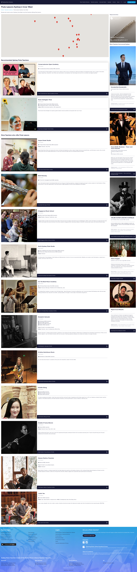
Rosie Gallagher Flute (45, 99)
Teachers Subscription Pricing (61, 543)
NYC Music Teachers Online (75, 565)
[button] (78, 39)
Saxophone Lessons (32, 534)
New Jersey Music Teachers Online (76, 564)
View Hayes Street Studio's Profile (45, 169)
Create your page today (89, 535)
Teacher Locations (94, 2)
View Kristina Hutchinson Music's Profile (46, 381)
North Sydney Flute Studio (46, 246)
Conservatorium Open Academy (48, 64)
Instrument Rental (102, 2)
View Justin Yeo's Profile (43, 522)
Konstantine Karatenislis (118, 87)
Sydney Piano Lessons (6, 534)
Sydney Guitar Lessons (6, 532)
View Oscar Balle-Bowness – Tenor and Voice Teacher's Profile (121, 174)
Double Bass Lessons (32, 537)
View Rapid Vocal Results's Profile (118, 330)
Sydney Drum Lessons (5, 537)
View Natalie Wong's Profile (44, 416)
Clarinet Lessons (31, 536)
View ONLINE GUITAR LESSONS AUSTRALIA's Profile (122, 236)
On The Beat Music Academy (47, 281)
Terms (56, 541)
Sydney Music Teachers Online (7, 564)
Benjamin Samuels (44, 317)
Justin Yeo (41, 493)
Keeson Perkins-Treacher (46, 458)
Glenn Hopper (115, 258)
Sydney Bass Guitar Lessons (7, 539)
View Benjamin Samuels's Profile (45, 346)
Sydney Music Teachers (8, 2)
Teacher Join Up (131, 2)
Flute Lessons (31, 532)
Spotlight (109, 2)
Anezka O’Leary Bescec (45, 423)
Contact (114, 2)
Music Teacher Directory (84, 2)
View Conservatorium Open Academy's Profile (48, 93)
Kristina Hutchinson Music (46, 352)
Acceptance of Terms (60, 539)
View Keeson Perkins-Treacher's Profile (46, 487)
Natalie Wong (42, 387)
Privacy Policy (58, 536)
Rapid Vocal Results (117, 309)
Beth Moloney (42, 175)
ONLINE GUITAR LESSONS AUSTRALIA (122, 217)
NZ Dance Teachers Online (41, 564)
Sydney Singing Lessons (6, 536)
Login (125, 2)
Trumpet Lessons (32, 539)
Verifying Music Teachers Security (62, 534)
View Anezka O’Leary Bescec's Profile (46, 452)
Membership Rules (59, 537)
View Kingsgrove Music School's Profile (46, 240)
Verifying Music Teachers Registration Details (65, 532)
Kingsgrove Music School (46, 211)
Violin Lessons (31, 541)
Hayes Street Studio (44, 140)
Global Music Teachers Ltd (68, 570)
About (118, 2)
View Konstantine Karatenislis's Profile (119, 109)
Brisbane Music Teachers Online (8, 565)
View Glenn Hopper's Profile (117, 278)
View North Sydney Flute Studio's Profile (46, 275)
